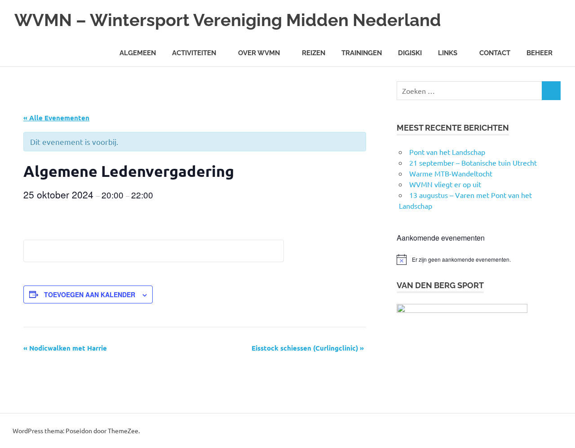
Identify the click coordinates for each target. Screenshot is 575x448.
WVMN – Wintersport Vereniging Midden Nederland (227, 20)
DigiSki (410, 53)
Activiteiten (194, 53)
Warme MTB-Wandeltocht (450, 173)
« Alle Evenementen (56, 117)
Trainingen (361, 53)
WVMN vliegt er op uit (445, 184)
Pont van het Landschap (447, 151)
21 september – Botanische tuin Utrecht (473, 162)
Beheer (539, 53)
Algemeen (137, 53)
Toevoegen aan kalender (89, 294)
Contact (494, 53)
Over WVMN (259, 53)
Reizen (313, 53)
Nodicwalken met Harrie (65, 347)
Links (447, 53)
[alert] (479, 259)
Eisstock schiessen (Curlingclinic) (308, 347)
